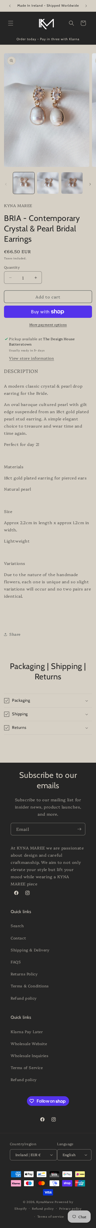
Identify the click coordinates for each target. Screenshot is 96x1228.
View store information (31, 358)
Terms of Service (27, 1067)
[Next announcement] (86, 6)
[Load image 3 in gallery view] (72, 183)
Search (17, 925)
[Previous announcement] (10, 6)
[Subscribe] (79, 829)
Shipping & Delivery (30, 949)
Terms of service (50, 1216)
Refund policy (24, 998)
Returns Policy (24, 973)
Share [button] (15, 634)
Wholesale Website (29, 1043)
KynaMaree (45, 1202)
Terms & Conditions (30, 985)
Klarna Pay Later (27, 1031)
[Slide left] (6, 184)
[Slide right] (90, 184)
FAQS (16, 961)
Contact (18, 937)
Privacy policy (70, 1208)
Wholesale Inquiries (29, 1055)
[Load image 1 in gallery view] (23, 183)
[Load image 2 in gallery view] (47, 183)
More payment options (48, 324)
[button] (11, 23)
